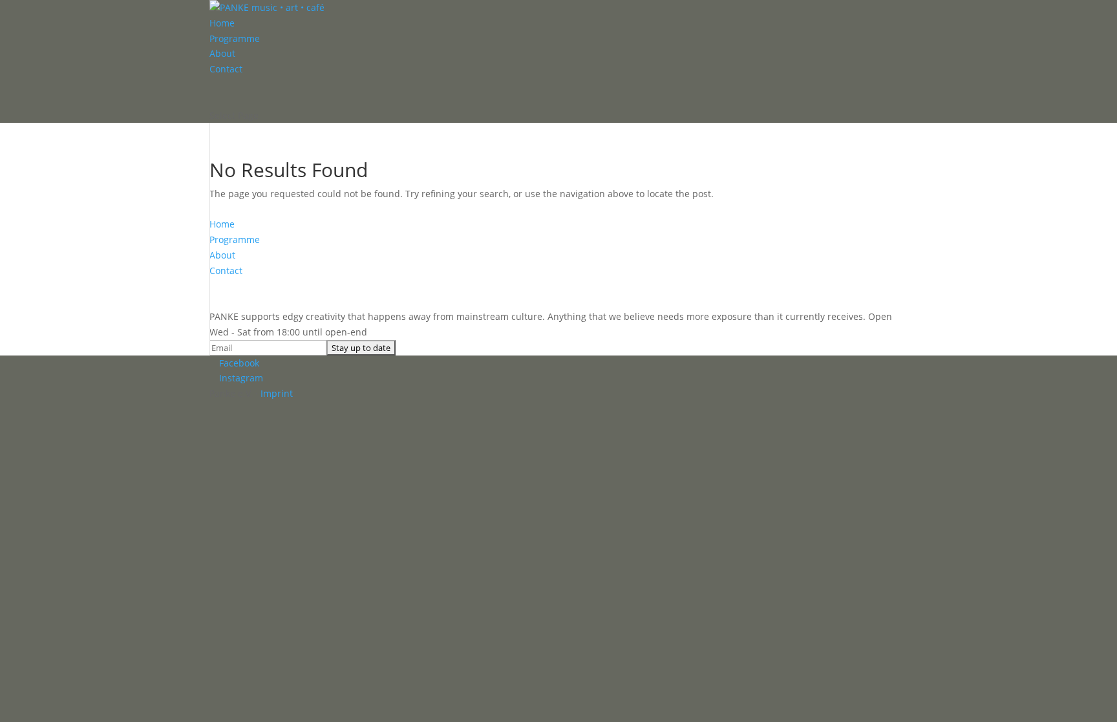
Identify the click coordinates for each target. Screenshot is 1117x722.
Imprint (277, 393)
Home (222, 23)
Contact (225, 69)
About (222, 53)
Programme (234, 38)
